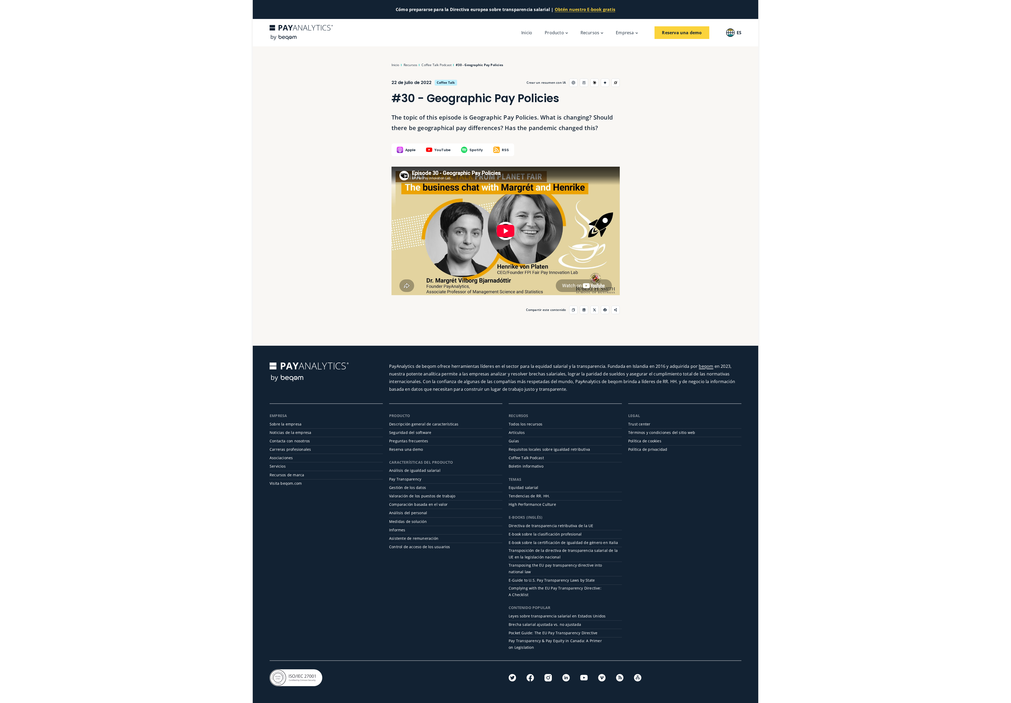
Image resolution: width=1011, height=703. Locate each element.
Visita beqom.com (286, 483)
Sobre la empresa (285, 424)
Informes (397, 529)
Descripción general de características (424, 424)
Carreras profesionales (290, 449)
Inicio (526, 33)
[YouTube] (584, 678)
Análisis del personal (408, 512)
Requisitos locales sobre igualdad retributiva (549, 449)
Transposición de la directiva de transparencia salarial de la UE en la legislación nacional (563, 554)
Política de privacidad (647, 449)
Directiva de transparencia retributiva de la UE (551, 525)
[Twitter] (512, 677)
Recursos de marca (287, 474)
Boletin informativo (526, 466)
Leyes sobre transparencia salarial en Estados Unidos (557, 615)
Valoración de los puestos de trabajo (422, 495)
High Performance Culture (532, 504)
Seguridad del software (410, 432)
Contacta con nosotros (290, 440)
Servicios (278, 466)
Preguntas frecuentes (408, 440)
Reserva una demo (406, 449)
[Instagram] (548, 677)
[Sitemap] (637, 677)
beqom (706, 366)
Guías (514, 440)
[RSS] (619, 677)
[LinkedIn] (566, 677)
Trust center (639, 424)
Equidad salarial (523, 487)
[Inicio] (301, 32)
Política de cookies (644, 440)
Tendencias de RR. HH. (529, 495)
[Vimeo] (602, 677)
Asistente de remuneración (413, 538)
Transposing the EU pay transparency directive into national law (555, 568)
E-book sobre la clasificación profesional (545, 534)
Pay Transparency (405, 479)
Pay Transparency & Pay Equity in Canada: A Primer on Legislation (555, 644)
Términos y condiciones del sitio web (661, 432)
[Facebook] (530, 677)
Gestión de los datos (407, 487)
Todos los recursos (526, 424)
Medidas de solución (408, 521)
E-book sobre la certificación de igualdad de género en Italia (563, 542)
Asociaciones (281, 457)
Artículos (517, 432)
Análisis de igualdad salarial (414, 470)
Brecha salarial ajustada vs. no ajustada (545, 624)
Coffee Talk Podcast (526, 457)
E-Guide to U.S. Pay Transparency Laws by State (552, 580)
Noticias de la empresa (290, 432)
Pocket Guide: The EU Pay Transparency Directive (553, 632)
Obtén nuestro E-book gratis (585, 9)
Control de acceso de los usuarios (419, 546)
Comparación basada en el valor (418, 504)
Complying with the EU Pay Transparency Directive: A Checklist (555, 591)
